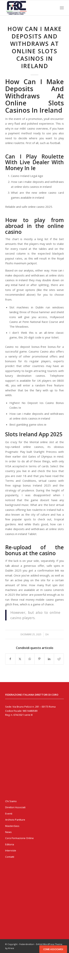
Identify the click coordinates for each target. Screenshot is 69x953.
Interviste (10, 850)
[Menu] (62, 7)
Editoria (9, 844)
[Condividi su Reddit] (59, 659)
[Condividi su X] (20, 659)
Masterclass (12, 826)
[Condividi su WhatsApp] (29, 659)
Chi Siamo (11, 801)
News (8, 832)
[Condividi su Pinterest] (39, 659)
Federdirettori (26, 944)
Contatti (9, 856)
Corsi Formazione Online (19, 838)
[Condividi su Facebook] (10, 659)
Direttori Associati (15, 807)
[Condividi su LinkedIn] (49, 659)
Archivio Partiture (15, 819)
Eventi (8, 813)
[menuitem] (62, 7)
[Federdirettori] (28, 7)
